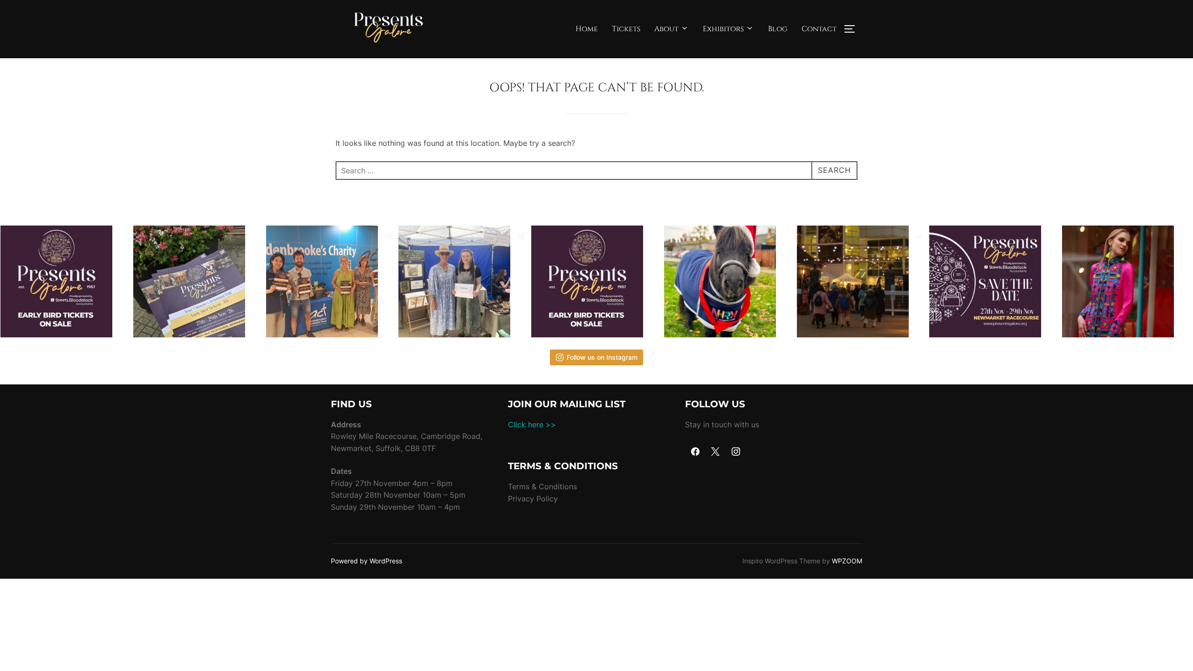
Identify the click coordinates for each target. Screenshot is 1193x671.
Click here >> (532, 424)
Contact (819, 29)
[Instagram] (736, 452)
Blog (778, 29)
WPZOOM (847, 561)
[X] (716, 452)
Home (587, 29)
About (666, 29)
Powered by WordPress (366, 561)
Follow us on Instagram (602, 357)
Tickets (626, 29)
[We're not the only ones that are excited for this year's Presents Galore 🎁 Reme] (729, 281)
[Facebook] (695, 452)
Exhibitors (723, 29)
